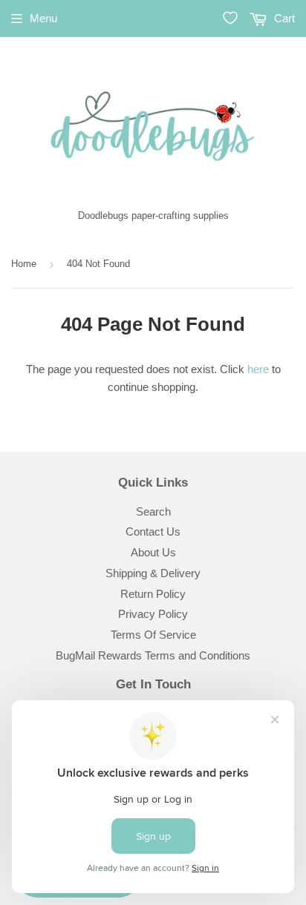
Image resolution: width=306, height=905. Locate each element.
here (258, 369)
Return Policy (153, 594)
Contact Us (153, 531)
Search (153, 511)
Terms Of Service (153, 634)
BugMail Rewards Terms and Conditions (153, 655)
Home (23, 263)
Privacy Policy (153, 614)
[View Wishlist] (230, 18)
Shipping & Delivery (153, 573)
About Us (153, 552)
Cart (283, 18)
